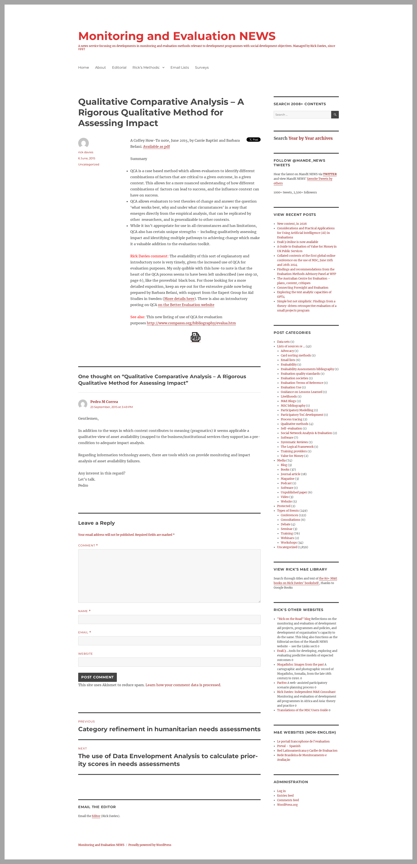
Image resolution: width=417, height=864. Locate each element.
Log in (281, 791)
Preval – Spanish (289, 746)
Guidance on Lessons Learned (301, 392)
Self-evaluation (291, 428)
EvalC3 (281, 651)
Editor (96, 816)
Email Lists (179, 67)
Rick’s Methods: (146, 67)
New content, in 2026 (292, 224)
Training (287, 533)
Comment (88, 545)
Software (287, 437)
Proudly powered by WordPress (149, 845)
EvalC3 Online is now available (297, 242)
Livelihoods (289, 396)
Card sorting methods (296, 355)
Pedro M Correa (104, 402)
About (100, 67)
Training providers (294, 451)
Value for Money (292, 456)
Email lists (288, 360)
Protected (283, 506)
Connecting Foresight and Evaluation (302, 288)
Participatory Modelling (297, 410)
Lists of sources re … (291, 346)
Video (285, 497)
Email (84, 632)
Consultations (290, 520)
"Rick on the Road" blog (294, 619)
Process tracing (291, 419)
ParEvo (282, 683)
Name (84, 611)
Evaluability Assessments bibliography (307, 369)
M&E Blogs (288, 401)
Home (83, 67)
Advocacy (287, 351)
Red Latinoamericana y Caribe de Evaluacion (307, 750)
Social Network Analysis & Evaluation (306, 433)
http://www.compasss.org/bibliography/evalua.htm (191, 323)
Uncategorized (88, 164)
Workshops (289, 542)
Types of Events (288, 511)
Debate (285, 524)
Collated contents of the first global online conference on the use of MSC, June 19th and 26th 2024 (306, 260)
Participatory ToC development (302, 415)
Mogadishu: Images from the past (300, 664)
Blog (284, 465)
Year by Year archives (311, 138)
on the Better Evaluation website (186, 305)
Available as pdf (156, 146)
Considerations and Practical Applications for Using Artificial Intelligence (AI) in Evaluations (306, 232)
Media (281, 460)
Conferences (289, 515)
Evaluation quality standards (300, 374)
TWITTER (330, 174)
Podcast (286, 483)
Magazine (287, 479)
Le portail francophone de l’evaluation (303, 741)
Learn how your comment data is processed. (183, 685)
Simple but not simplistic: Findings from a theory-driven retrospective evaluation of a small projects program (306, 306)
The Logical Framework (297, 447)
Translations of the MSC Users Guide (302, 710)
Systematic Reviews (294, 442)
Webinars (287, 538)
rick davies (85, 152)
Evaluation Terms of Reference (302, 383)
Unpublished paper (294, 492)
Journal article (290, 474)
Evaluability (289, 364)
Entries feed (285, 795)
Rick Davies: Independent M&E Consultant (306, 692)
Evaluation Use (291, 387)
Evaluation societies (294, 378)
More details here (179, 298)
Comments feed (288, 800)
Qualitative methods (294, 424)
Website (85, 653)
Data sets (283, 342)
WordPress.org (287, 805)
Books (285, 469)
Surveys (202, 67)
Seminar (287, 529)
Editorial (119, 67)
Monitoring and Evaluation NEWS (177, 36)
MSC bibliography (293, 406)
